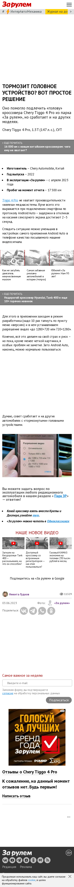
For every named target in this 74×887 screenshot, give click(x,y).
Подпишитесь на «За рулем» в (37, 578)
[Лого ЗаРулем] (16, 5)
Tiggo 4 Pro (10, 200)
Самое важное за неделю (22, 675)
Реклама (26, 867)
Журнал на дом (58, 11)
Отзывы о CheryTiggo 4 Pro (29, 772)
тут (36, 515)
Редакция (9, 867)
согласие (7, 693)
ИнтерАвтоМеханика (26, 11)
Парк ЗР (60, 495)
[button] (70, 877)
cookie (31, 880)
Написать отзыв (16, 795)
